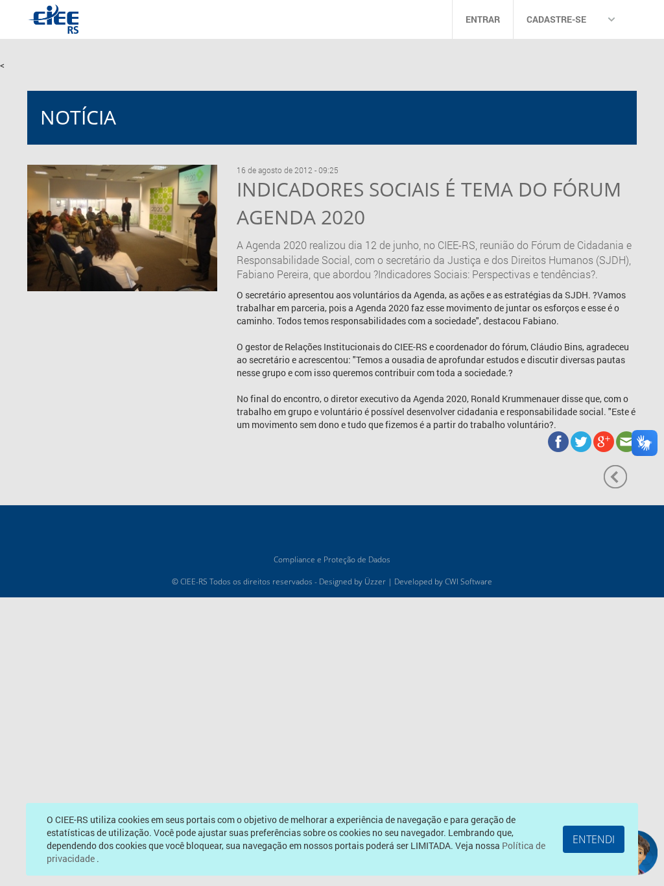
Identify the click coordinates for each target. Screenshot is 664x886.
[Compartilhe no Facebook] (559, 441)
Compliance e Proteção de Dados (332, 559)
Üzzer (375, 581)
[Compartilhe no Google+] (604, 441)
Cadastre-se (556, 19)
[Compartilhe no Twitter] (582, 441)
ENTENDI (594, 839)
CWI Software (468, 581)
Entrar (483, 19)
